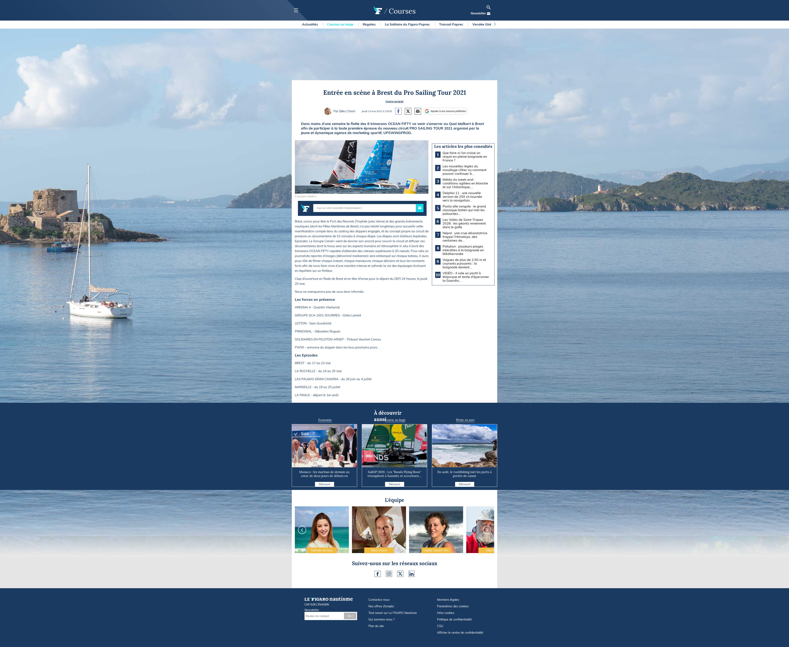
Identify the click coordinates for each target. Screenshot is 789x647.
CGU (440, 626)
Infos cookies (445, 613)
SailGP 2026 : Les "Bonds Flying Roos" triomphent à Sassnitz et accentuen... (394, 474)
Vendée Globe (483, 24)
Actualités (310, 24)
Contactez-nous (379, 600)
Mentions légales (448, 600)
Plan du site (376, 626)
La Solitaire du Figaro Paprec (408, 24)
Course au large (394, 101)
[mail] (488, 13)
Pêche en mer (465, 420)
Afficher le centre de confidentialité (460, 632)
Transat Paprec (451, 24)
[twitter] (400, 574)
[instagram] (389, 574)
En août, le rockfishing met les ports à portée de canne (464, 474)
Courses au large (340, 24)
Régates (369, 24)
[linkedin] (411, 574)
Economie (325, 420)
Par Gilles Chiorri (344, 111)
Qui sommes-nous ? (381, 619)
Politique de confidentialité (454, 619)
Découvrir (324, 484)
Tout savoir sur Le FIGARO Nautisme (392, 613)
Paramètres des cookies (453, 606)
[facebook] (378, 574)
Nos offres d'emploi (381, 606)
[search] (489, 7)
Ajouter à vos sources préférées (448, 111)
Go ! (350, 616)
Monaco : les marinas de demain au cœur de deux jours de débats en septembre (324, 476)
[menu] (296, 10)
